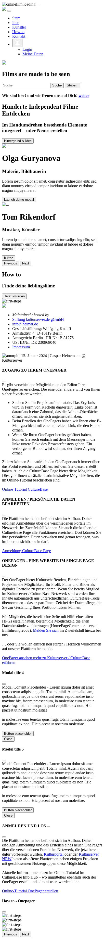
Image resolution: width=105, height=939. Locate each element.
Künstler (19, 27)
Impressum (21, 347)
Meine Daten (32, 54)
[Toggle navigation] (9, 10)
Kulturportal (53, 854)
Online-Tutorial (15, 489)
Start (16, 18)
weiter (83, 95)
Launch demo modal (19, 199)
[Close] (4, 381)
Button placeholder (18, 733)
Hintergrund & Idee (18, 141)
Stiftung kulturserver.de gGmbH (38, 319)
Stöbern (72, 85)
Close (8, 739)
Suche (57, 85)
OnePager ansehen (17, 658)
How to (18, 32)
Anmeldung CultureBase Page (26, 551)
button (8, 258)
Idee (15, 22)
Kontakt (18, 36)
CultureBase (38, 489)
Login (27, 49)
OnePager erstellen (43, 891)
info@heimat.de (25, 324)
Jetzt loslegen (14, 296)
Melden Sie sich (46, 630)
